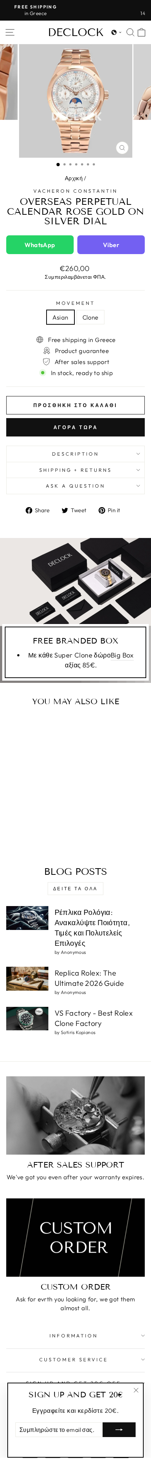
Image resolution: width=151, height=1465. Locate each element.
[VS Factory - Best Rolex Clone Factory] (27, 1018)
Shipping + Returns (75, 470)
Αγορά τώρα (76, 427)
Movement (75, 303)
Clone (90, 317)
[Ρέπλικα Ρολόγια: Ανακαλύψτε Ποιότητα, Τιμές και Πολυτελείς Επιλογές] (27, 918)
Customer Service (73, 1359)
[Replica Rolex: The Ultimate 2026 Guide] (27, 978)
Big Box (122, 655)
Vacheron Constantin (75, 191)
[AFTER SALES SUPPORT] (75, 1115)
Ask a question (75, 486)
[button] (116, 32)
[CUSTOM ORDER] (75, 1237)
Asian (60, 317)
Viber (111, 245)
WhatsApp (40, 245)
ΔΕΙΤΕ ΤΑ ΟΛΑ (75, 888)
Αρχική (73, 178)
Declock (76, 32)
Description (75, 454)
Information (73, 1336)
